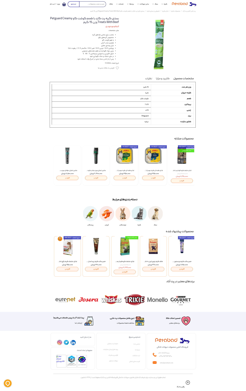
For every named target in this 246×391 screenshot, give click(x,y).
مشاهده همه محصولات (125, 323)
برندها (131, 4)
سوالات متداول (113, 361)
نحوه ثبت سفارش (112, 344)
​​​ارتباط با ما (78, 323)
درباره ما (137, 350)
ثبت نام (52, 4)
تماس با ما (137, 344)
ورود (58, 4)
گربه (165, 4)
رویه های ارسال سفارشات (110, 349)
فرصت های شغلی (134, 361)
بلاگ (111, 4)
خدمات (121, 4)
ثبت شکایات (136, 356)
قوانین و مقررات (113, 355)
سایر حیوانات (144, 4)
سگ (156, 4)
